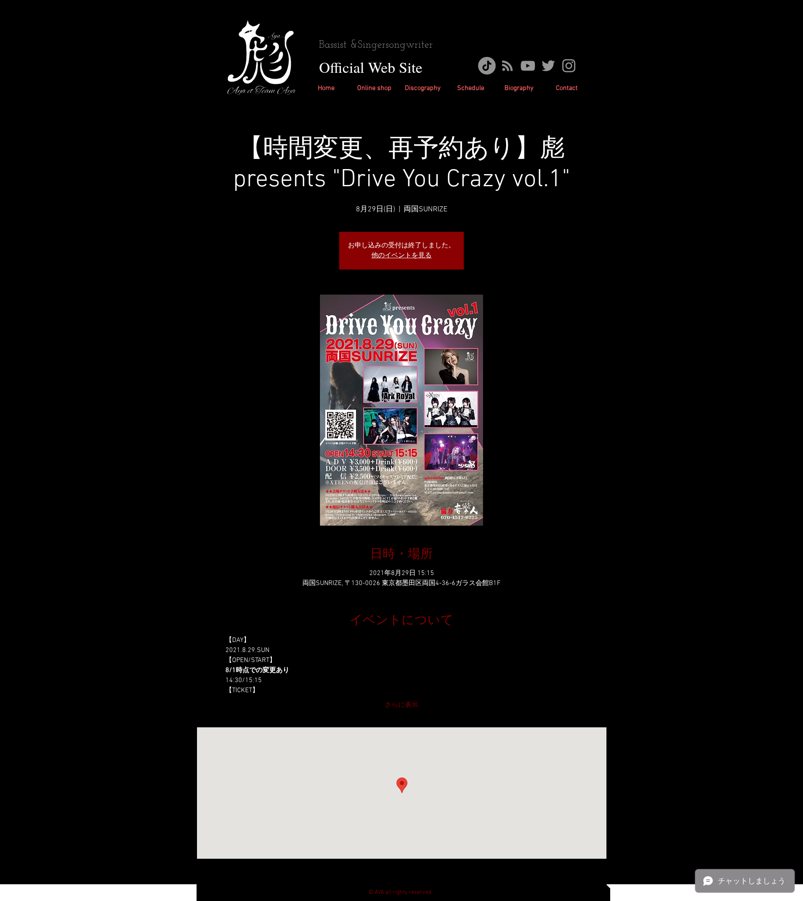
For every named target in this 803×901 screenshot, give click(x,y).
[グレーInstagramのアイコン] (569, 65)
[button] (423, 88)
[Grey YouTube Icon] (528, 65)
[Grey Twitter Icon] (548, 65)
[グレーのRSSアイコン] (507, 65)
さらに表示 (401, 705)
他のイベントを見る (401, 256)
